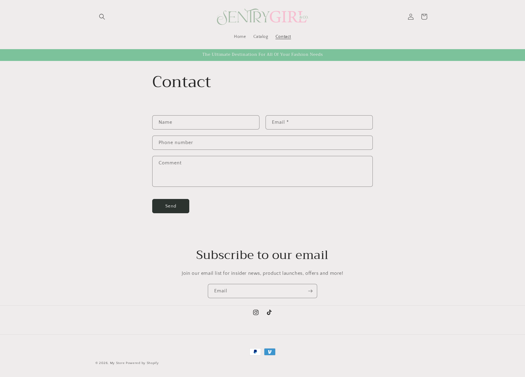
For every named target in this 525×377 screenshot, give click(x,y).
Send (171, 206)
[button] (102, 16)
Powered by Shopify (142, 363)
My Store (117, 363)
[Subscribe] (310, 291)
